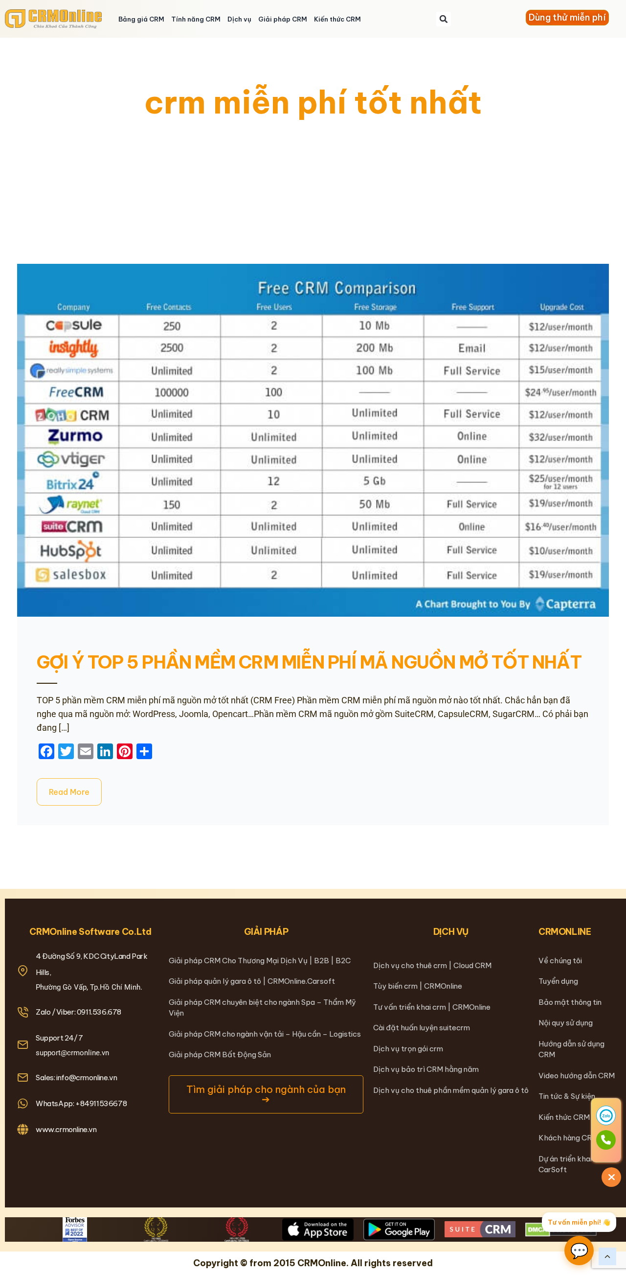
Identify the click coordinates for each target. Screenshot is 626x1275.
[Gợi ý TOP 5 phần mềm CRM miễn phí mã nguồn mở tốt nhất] (313, 440)
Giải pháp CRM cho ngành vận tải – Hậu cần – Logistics (265, 1034)
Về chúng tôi (560, 960)
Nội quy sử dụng (565, 1022)
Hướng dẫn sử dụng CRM (571, 1049)
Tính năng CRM (196, 19)
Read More (69, 792)
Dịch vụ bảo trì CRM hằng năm (426, 1069)
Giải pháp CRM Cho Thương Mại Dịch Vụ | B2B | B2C (260, 960)
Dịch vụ (239, 19)
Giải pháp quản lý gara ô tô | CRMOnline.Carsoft (252, 981)
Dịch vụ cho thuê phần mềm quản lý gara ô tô (451, 1090)
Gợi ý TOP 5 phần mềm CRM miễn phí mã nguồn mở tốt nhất (309, 662)
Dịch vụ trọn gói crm (408, 1048)
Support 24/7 (59, 1038)
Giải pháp (266, 931)
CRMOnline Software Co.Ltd (90, 931)
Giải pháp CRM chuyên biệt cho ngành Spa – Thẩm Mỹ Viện (262, 1007)
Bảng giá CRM (141, 19)
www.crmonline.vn (66, 1129)
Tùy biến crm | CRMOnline (417, 986)
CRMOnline (564, 931)
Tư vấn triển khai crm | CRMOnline (432, 1007)
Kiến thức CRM (337, 19)
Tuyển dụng (558, 981)
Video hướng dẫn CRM (576, 1075)
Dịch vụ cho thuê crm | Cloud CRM (432, 965)
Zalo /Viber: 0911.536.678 (78, 1012)
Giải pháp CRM (282, 19)
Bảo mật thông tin (570, 1002)
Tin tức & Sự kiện (566, 1096)
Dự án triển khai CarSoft (565, 1164)
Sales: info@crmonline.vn (76, 1077)
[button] (443, 19)
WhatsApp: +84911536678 (81, 1103)
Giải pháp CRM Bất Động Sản (220, 1054)
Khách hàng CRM (568, 1137)
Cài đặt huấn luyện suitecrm (421, 1027)
